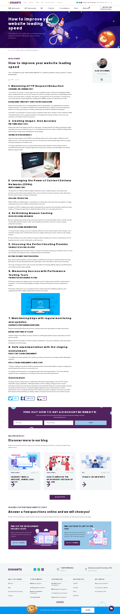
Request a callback (105, 9)
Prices (76, 8)
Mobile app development (101, 583)
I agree (87, 610)
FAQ (42, 2)
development (35, 583)
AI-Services (86, 8)
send (91, 422)
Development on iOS (100, 591)
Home (25, 2)
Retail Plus (76, 595)
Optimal (75, 583)
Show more (60, 601)
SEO (42, 8)
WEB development (14, 8)
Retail (74, 591)
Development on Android (101, 587)
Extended (75, 587)
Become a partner (50, 2)
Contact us (60, 2)
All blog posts (60, 497)
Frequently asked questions (15, 591)
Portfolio (51, 8)
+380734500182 (66, 568)
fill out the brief (19, 543)
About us (31, 2)
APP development (30, 8)
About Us (10, 583)
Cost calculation (64, 8)
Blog (37, 2)
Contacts (10, 595)
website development (56, 584)
